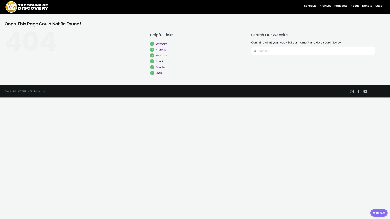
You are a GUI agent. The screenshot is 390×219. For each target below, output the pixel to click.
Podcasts (161, 55)
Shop (159, 73)
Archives (161, 49)
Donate (160, 67)
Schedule (161, 43)
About (159, 61)
